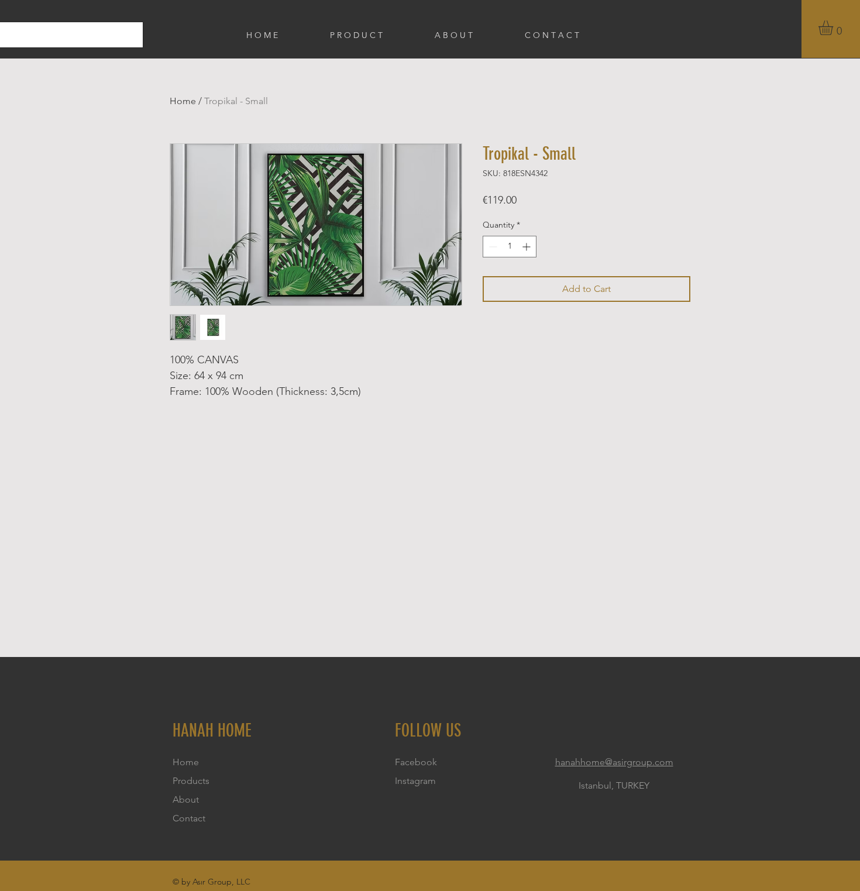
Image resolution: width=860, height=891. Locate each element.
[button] (834, 27)
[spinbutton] (509, 246)
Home (183, 100)
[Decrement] (491, 246)
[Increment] (527, 246)
